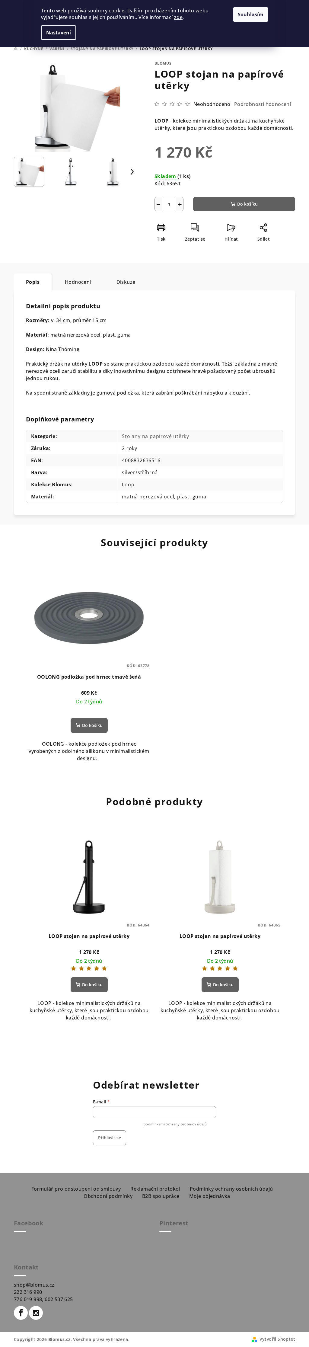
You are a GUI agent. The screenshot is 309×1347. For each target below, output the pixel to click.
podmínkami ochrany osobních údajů (175, 1124)
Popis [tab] (33, 282)
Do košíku (247, 204)
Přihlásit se (109, 1138)
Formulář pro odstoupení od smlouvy (76, 1188)
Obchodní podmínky (108, 1196)
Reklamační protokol (155, 1188)
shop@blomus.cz (34, 1284)
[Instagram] (36, 1313)
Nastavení (58, 32)
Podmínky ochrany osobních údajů (231, 1188)
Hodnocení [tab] (78, 282)
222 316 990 (28, 1292)
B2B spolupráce (161, 1196)
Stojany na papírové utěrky (155, 436)
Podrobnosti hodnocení (262, 104)
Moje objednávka (209, 1196)
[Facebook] (21, 1313)
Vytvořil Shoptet (277, 1339)
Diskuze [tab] (125, 282)
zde (178, 17)
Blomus (163, 63)
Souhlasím (250, 14)
